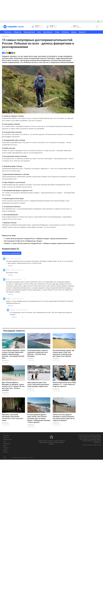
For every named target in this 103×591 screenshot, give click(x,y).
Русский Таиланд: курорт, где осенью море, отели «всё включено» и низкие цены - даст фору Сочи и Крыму (63, 353)
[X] (10, 53)
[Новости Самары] (13, 26)
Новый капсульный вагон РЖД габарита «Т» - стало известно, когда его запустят (64, 384)
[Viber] (12, 53)
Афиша (73, 32)
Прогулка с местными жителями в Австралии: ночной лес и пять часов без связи (12, 417)
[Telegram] (5, 53)
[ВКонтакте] (3, 53)
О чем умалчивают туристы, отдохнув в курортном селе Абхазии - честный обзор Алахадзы (37, 353)
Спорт (57, 32)
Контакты (30, 457)
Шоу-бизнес (47, 32)
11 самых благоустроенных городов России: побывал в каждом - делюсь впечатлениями (35, 238)
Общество (17, 32)
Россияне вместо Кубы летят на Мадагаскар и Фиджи (23, 241)
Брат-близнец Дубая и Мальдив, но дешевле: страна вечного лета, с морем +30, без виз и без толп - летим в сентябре (13, 386)
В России (65, 32)
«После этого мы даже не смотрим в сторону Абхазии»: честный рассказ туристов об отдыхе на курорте (64, 417)
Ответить (10, 265)
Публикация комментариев (19, 457)
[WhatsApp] (14, 53)
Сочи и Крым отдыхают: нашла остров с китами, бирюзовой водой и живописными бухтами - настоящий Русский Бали (13, 354)
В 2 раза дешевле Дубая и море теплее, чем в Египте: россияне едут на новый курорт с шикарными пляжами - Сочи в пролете (38, 418)
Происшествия (29, 32)
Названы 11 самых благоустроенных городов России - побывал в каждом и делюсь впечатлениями (39, 243)
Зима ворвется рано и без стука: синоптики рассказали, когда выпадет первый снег (38, 384)
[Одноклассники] (7, 53)
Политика (7, 32)
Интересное (5, 360)
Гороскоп (82, 32)
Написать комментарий (11, 253)
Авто (39, 32)
